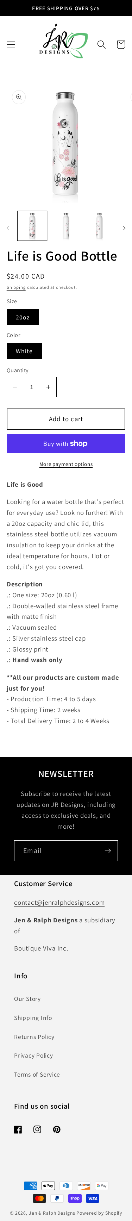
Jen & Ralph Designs (52, 1213)
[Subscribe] (108, 850)
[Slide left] (7, 228)
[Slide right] (124, 228)
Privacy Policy (33, 1055)
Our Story (27, 999)
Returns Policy (34, 1037)
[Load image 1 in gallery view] (32, 226)
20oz (23, 317)
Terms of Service (37, 1074)
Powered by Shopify (99, 1213)
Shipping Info (33, 1018)
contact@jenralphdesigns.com (59, 902)
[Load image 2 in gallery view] (66, 226)
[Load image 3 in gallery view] (99, 226)
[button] (11, 44)
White (24, 351)
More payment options (66, 464)
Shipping (16, 287)
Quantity (18, 370)
